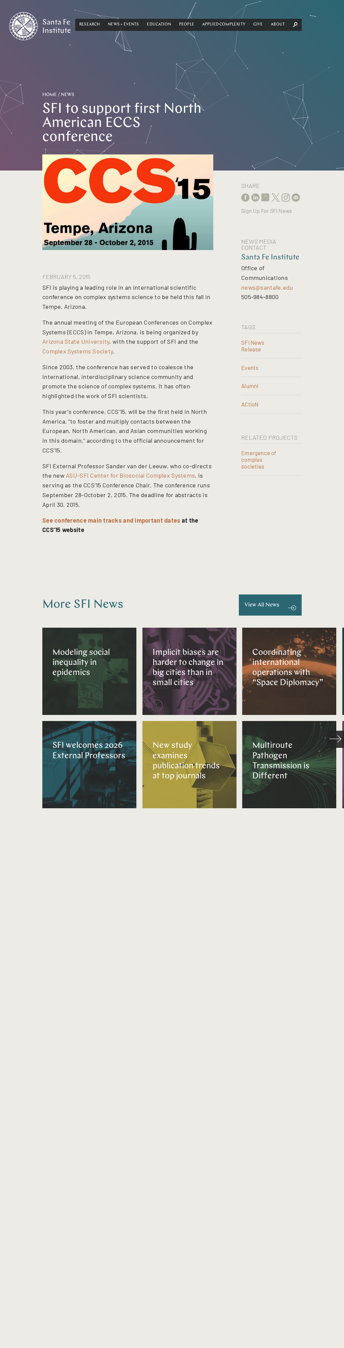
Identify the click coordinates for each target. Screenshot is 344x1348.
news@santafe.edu (267, 287)
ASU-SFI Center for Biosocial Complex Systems (130, 475)
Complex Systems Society (77, 351)
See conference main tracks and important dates (111, 520)
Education (159, 24)
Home (49, 94)
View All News (262, 605)
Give (258, 24)
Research (89, 24)
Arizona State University (75, 341)
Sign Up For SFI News (266, 210)
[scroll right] (335, 739)
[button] (89, 25)
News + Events (123, 24)
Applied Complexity (223, 24)
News (67, 94)
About (278, 24)
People (186, 24)
